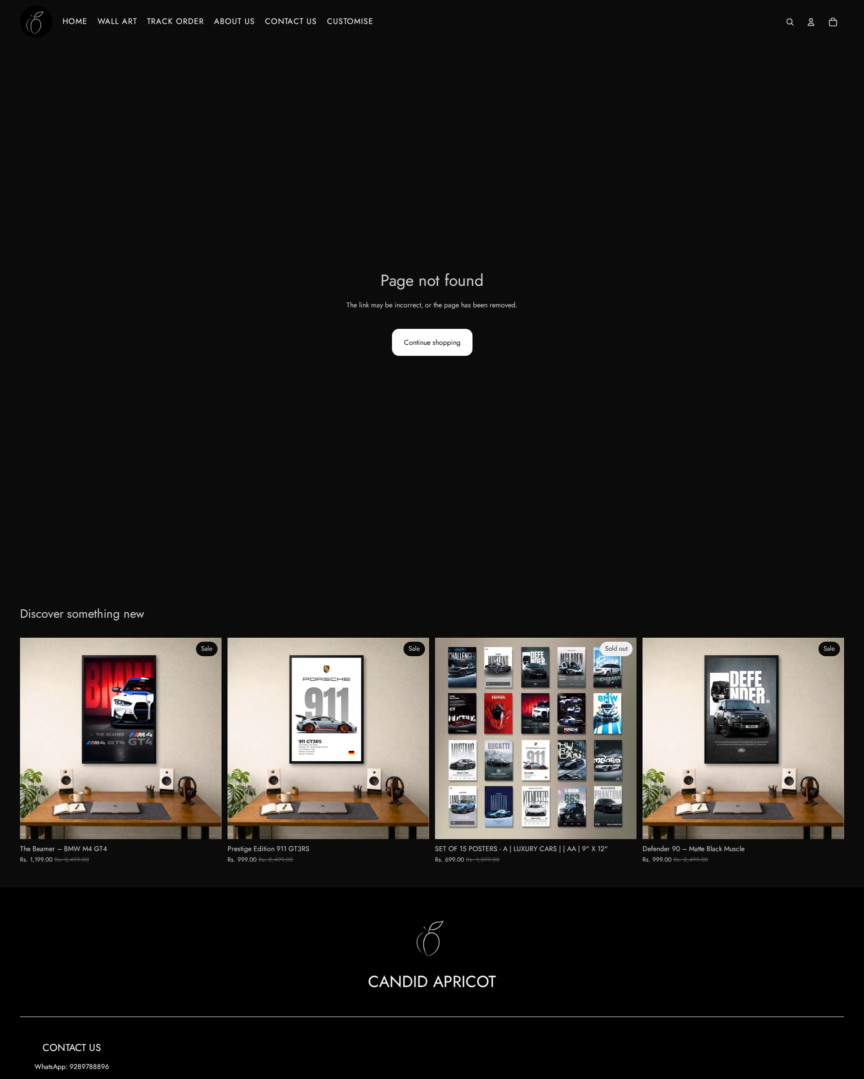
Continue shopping (432, 342)
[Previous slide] (35, 738)
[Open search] (790, 22)
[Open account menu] (811, 22)
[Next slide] (207, 738)
